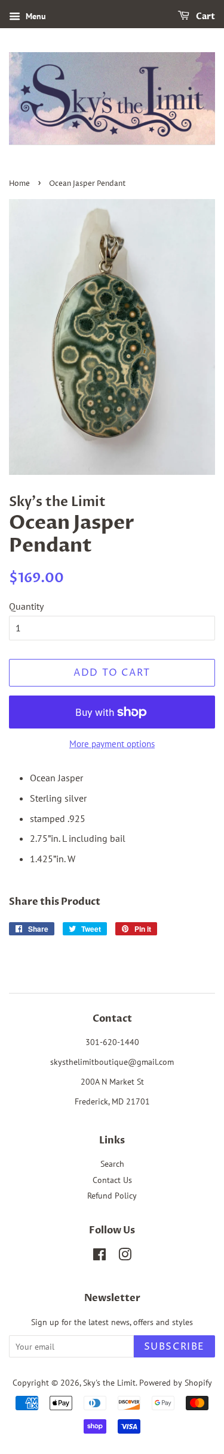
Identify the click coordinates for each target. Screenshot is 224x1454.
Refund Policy (112, 1195)
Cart (204, 16)
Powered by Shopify (175, 1382)
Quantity (26, 606)
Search (112, 1163)
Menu (34, 16)
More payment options (112, 743)
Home (19, 184)
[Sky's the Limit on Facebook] (99, 1256)
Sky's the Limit (109, 1382)
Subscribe (174, 1346)
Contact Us (112, 1180)
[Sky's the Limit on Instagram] (124, 1256)
